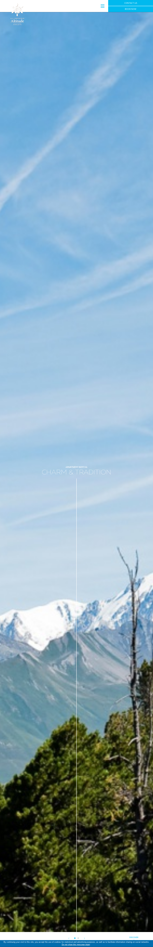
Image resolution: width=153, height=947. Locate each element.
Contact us (130, 3)
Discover (133, 937)
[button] (68, 938)
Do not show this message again (76, 944)
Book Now (130, 9)
